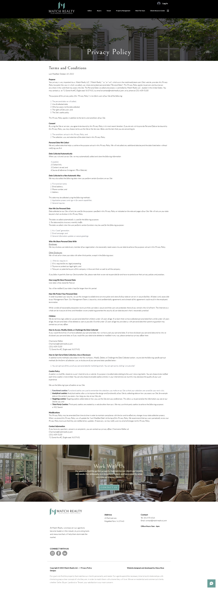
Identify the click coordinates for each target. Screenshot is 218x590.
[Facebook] (58, 553)
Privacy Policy (87, 568)
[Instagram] (52, 553)
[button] (168, 11)
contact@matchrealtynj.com (113, 90)
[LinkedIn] (64, 553)
